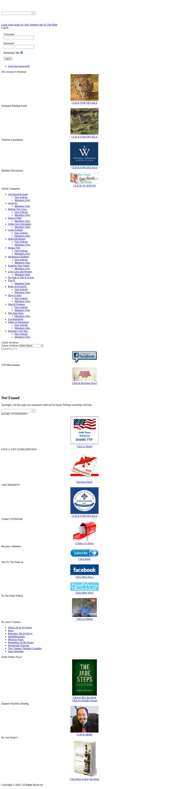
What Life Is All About (20, 627)
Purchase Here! (85, 482)
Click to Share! (84, 446)
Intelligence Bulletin (18, 256)
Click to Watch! (84, 619)
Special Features (16, 304)
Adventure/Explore (18, 194)
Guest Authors (15, 230)
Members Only (22, 200)
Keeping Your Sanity (19, 265)
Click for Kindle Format (84, 700)
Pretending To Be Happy (21, 642)
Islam (11, 630)
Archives (12, 203)
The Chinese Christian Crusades (24, 648)
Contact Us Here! (84, 543)
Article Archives (9, 345)
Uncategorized (15, 319)
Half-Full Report (16, 238)
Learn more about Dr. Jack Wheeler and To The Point (29, 24)
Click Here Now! (84, 577)
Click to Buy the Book (84, 697)
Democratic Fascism (18, 645)
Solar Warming (16, 651)
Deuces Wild (14, 218)
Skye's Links (14, 295)
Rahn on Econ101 (17, 286)
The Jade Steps (16, 313)
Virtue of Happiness (18, 322)
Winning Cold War (18, 331)
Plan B (11, 280)
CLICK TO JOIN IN (84, 185)
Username (9, 34)
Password (9, 43)
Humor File (14, 247)
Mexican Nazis (16, 639)
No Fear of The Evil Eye (21, 277)
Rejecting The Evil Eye (20, 633)
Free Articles (21, 197)
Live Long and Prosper (20, 271)
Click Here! (84, 559)
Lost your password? (19, 66)
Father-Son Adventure (19, 224)
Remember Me (11, 52)
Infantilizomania (16, 636)
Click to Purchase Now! (84, 383)
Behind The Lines (17, 209)
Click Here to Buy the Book (84, 779)
